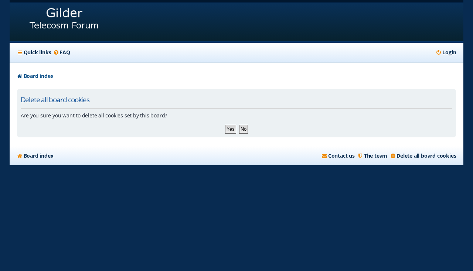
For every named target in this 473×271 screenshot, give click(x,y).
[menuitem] (61, 52)
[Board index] (64, 22)
